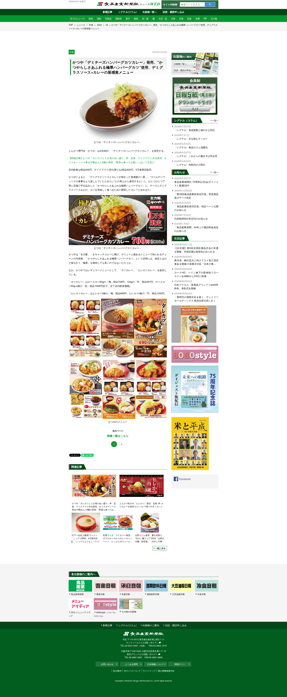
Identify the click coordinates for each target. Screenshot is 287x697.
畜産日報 (100, 594)
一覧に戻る (160, 548)
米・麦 (145, 18)
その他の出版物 (129, 611)
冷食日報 (201, 594)
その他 (214, 18)
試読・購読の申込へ (183, 70)
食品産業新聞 (77, 594)
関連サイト (180, 664)
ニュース (81, 24)
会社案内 (117, 670)
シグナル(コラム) (127, 12)
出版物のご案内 (150, 625)
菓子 (128, 18)
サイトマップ (149, 670)
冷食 (173, 18)
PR (205, 18)
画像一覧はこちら (118, 436)
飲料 (91, 18)
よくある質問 (131, 664)
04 (107, 24)
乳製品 (108, 18)
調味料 (118, 18)
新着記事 (107, 12)
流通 (198, 18)
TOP (71, 24)
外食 (181, 18)
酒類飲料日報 (153, 594)
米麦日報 (126, 594)
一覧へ (215, 120)
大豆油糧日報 (178, 594)
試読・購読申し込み (173, 12)
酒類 (99, 18)
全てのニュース (77, 18)
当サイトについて (132, 670)
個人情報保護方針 (166, 670)
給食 (189, 18)
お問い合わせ (107, 664)
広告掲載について (155, 664)
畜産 (136, 18)
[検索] (210, 4)
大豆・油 (163, 18)
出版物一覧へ (149, 12)
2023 (99, 24)
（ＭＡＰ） (153, 642)
